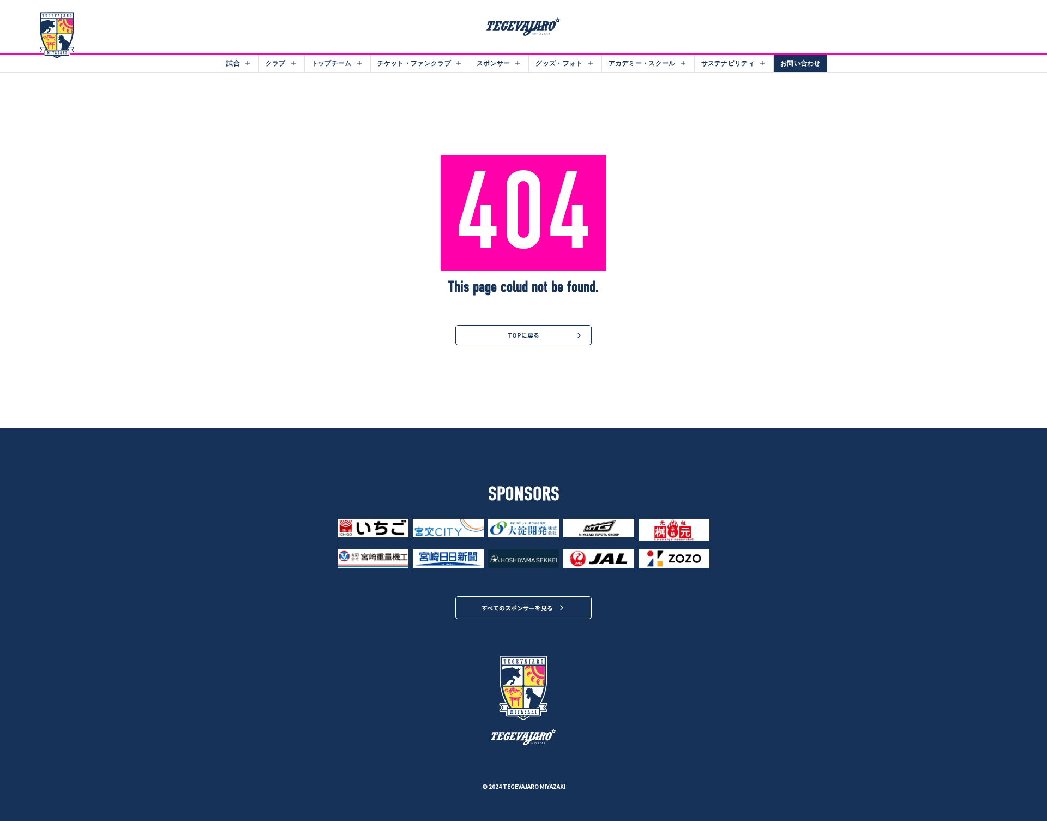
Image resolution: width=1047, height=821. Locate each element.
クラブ (276, 63)
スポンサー (493, 63)
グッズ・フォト (558, 63)
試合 (233, 63)
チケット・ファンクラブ (414, 63)
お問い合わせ (800, 63)
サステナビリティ (728, 63)
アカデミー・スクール (642, 63)
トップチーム (331, 63)
